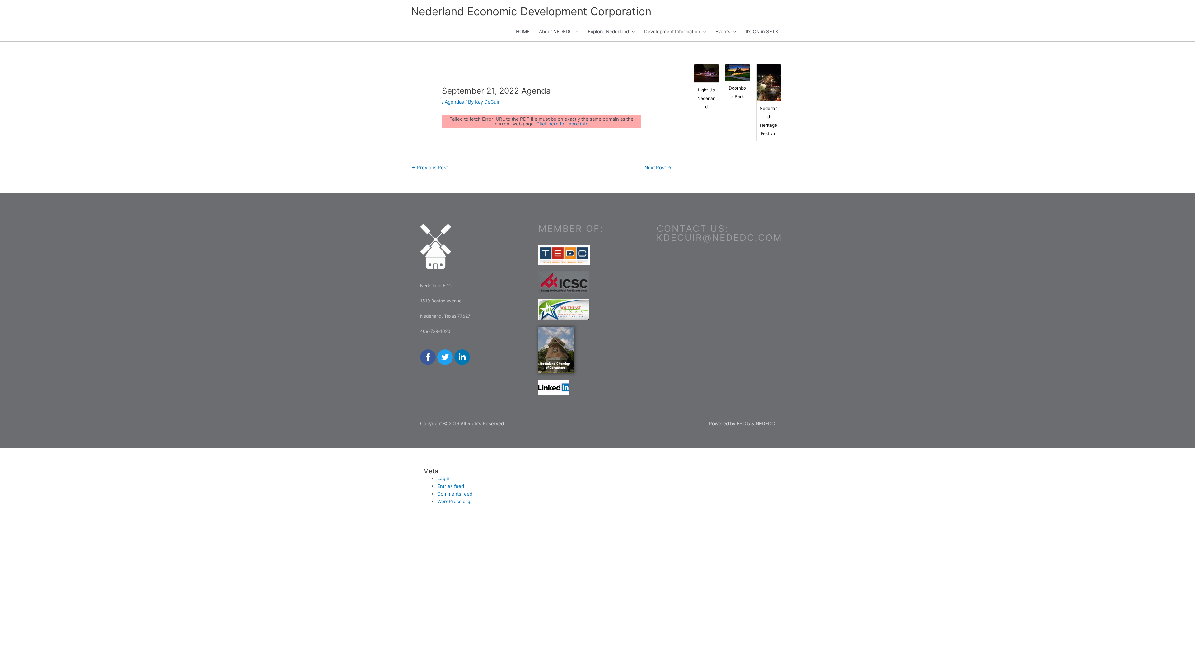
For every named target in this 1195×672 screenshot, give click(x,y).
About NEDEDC (556, 32)
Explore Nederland (608, 32)
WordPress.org (453, 501)
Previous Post (429, 167)
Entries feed (450, 486)
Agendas (454, 102)
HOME (523, 32)
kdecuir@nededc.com (719, 237)
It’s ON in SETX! (763, 32)
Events (722, 32)
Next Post (658, 167)
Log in (444, 478)
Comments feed (454, 494)
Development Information (672, 32)
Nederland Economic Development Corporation (531, 11)
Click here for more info (562, 124)
